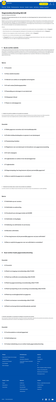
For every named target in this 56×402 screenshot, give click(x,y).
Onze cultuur (22, 385)
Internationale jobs (9, 399)
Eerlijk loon (22, 382)
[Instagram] (49, 400)
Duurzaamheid (22, 387)
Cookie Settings (40, 385)
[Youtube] (52, 400)
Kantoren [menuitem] (22, 7)
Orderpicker (22, 357)
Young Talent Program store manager (9, 357)
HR (37, 363)
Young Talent (4, 387)
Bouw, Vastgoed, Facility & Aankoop (44, 367)
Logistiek (39, 357)
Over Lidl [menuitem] (4, 7)
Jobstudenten (5, 385)
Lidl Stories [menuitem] (36, 7)
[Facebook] (43, 400)
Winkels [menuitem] (8, 7)
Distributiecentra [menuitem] (15, 7)
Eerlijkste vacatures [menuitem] (44, 7)
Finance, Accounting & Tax (42, 369)
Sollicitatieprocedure (24, 389)
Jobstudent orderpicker (24, 359)
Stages (3, 382)
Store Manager (5, 363)
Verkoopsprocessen (41, 373)
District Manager (5, 365)
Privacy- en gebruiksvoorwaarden (43, 382)
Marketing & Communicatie (42, 371)
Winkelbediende (5, 359)
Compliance (39, 387)
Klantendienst (40, 359)
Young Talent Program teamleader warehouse (26, 362)
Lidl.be (3, 399)
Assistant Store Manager (7, 361)
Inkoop (38, 361)
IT (37, 365)
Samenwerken (22, 391)
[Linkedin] (46, 400)
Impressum (39, 389)
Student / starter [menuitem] (29, 7)
